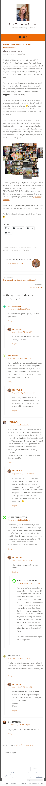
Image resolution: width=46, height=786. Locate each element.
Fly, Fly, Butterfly (36, 286)
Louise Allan (13, 422)
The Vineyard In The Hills (20, 250)
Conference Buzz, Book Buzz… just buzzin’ (19, 278)
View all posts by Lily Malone (16, 263)
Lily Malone (21, 54)
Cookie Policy (39, 777)
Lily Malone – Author (23, 24)
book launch (12, 247)
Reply (10, 321)
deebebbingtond (14, 306)
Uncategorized (9, 48)
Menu (24, 37)
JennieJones (13, 355)
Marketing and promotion (14, 45)
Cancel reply (29, 745)
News (28, 45)
